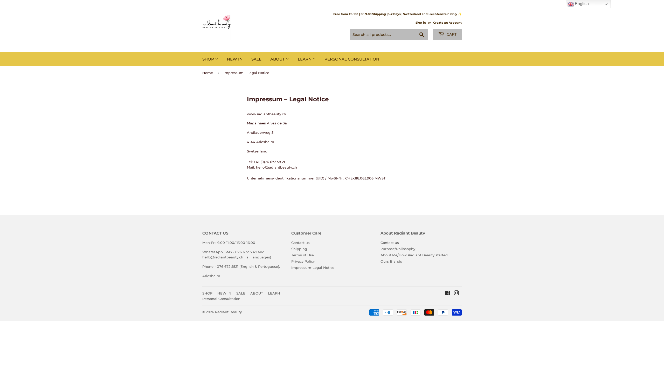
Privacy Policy (303, 261)
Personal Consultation (351, 59)
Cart (451, 34)
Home (207, 73)
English (581, 4)
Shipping (299, 249)
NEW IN (235, 59)
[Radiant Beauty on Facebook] (447, 294)
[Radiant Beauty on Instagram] (456, 294)
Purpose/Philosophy (398, 249)
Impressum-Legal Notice (312, 267)
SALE (256, 59)
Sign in (421, 22)
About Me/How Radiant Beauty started (414, 255)
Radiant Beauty (228, 312)
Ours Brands (391, 261)
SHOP (208, 59)
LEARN (305, 59)
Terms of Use (302, 255)
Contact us (300, 243)
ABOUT (278, 59)
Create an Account (447, 22)
